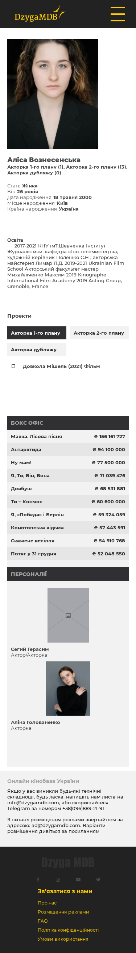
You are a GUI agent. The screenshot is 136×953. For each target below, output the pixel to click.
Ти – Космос (26, 501)
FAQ (43, 921)
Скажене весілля (32, 540)
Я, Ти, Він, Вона (30, 475)
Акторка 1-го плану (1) (35, 167)
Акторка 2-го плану (99, 333)
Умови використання (63, 939)
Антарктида (26, 449)
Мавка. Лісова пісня (36, 436)
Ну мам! (21, 462)
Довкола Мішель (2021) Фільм (61, 366)
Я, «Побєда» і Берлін (37, 514)
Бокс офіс (27, 423)
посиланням (84, 831)
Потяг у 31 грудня (33, 553)
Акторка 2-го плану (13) (96, 167)
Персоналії (29, 574)
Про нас (47, 903)
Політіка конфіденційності (68, 930)
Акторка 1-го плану (35, 333)
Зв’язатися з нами (65, 891)
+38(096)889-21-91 (83, 808)
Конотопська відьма (37, 527)
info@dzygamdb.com (33, 802)
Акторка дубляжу (34, 349)
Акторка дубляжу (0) (34, 172)
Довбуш (21, 488)
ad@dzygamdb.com (56, 825)
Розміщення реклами (63, 912)
